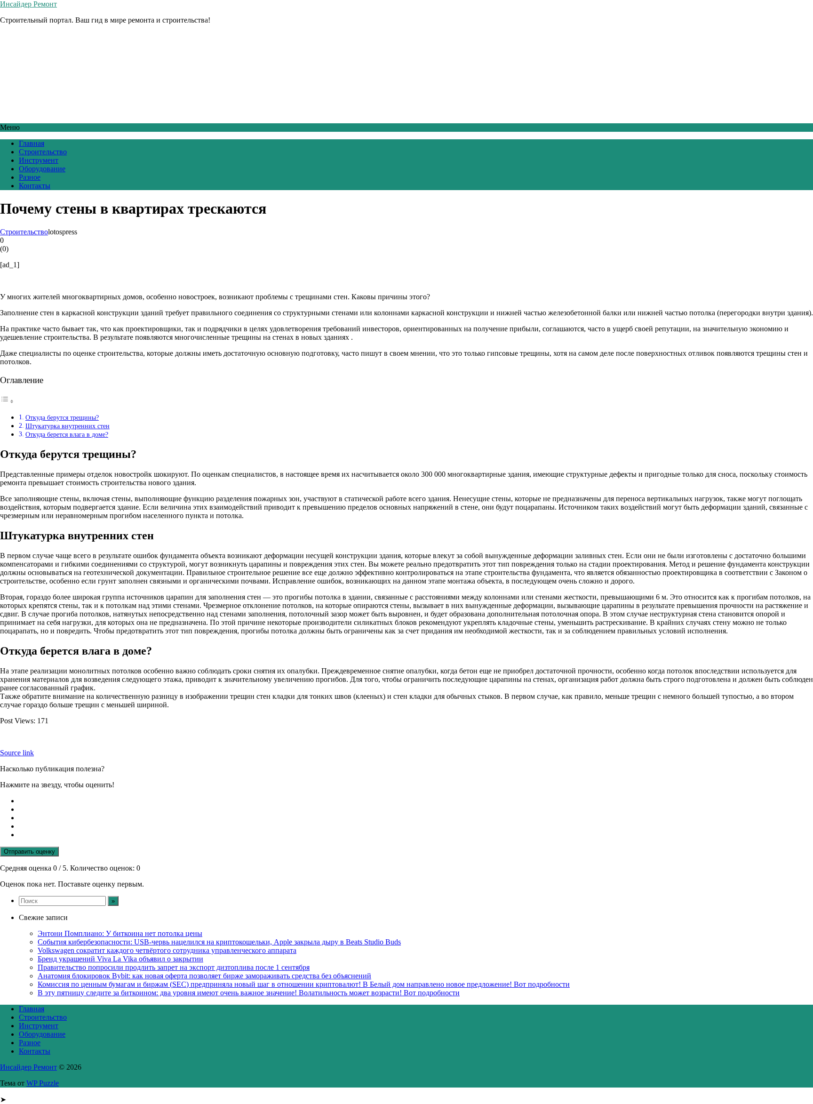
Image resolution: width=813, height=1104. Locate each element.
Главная (31, 143)
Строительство (43, 152)
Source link (17, 753)
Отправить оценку (29, 851)
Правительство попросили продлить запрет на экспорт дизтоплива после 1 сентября (174, 967)
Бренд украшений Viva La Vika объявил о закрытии (120, 959)
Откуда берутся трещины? (62, 417)
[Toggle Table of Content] (7, 401)
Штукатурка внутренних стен (67, 426)
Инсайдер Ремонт (28, 4)
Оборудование (42, 169)
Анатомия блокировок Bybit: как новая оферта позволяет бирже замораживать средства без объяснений (204, 976)
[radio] (416, 801)
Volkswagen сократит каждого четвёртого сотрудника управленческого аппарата (167, 950)
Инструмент (38, 160)
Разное (29, 177)
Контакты (34, 186)
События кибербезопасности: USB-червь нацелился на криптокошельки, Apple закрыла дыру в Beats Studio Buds (219, 942)
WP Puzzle (42, 1083)
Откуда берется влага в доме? (66, 434)
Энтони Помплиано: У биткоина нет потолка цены (120, 933)
